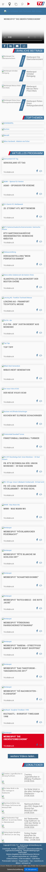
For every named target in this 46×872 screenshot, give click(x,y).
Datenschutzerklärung (34, 849)
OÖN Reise (36, 859)
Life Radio (33, 856)
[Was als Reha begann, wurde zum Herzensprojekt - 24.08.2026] (23, 764)
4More (18, 863)
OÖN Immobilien (24, 859)
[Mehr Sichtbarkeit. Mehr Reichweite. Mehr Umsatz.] (23, 11)
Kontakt (14, 849)
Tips (31, 861)
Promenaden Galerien (9, 861)
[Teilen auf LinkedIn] (11, 46)
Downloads (6, 849)
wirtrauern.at (26, 863)
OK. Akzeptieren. (31, 869)
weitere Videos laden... (23, 756)
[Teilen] (17, 46)
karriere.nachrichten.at (20, 856)
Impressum (22, 849)
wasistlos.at (38, 861)
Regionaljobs (23, 861)
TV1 (9, 856)
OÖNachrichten (11, 859)
